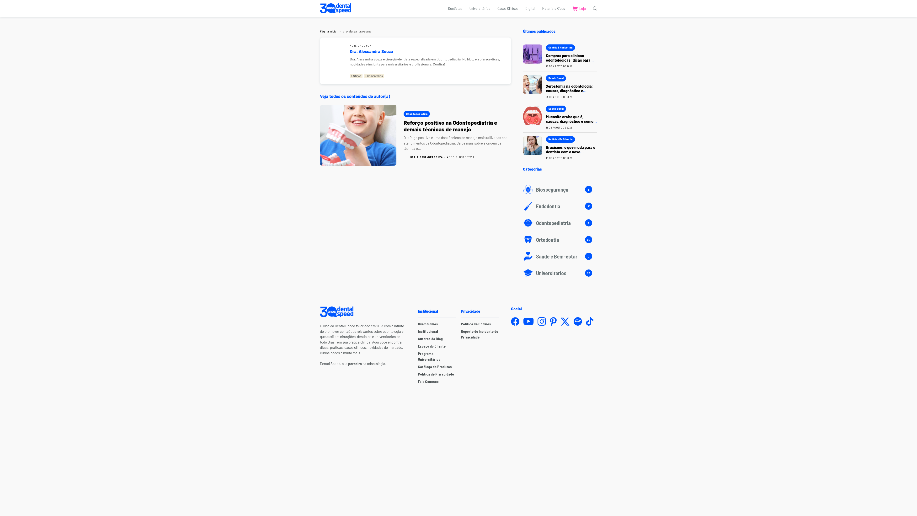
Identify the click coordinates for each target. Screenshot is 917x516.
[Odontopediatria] (560, 223)
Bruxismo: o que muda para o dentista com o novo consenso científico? (570, 152)
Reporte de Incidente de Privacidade (479, 334)
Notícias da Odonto (560, 139)
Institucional (428, 331)
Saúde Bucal (556, 78)
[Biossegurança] (560, 189)
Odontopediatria (416, 113)
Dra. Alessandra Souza (371, 51)
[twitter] (565, 321)
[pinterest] (553, 321)
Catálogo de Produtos (435, 367)
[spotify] (578, 321)
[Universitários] (560, 273)
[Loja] (579, 8)
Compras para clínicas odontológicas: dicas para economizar (568, 60)
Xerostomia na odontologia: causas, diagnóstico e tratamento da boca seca (569, 90)
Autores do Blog (430, 339)
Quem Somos (428, 324)
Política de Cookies (476, 324)
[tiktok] (589, 321)
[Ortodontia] (560, 239)
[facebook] (515, 321)
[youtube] (528, 321)
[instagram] (542, 321)
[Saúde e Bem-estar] (560, 256)
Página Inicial (328, 31)
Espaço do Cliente (432, 346)
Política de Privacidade (436, 374)
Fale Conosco (428, 381)
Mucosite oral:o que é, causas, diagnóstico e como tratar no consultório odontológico (569, 123)
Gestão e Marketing (560, 47)
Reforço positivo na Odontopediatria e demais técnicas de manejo (450, 126)
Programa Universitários (429, 356)
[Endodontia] (560, 206)
